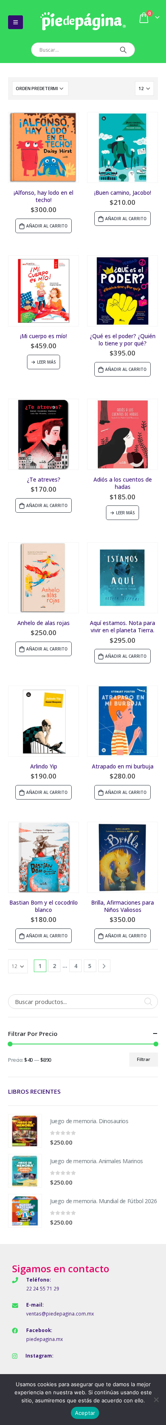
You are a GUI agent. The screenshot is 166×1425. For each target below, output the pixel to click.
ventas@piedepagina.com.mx (60, 1313)
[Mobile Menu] (15, 22)
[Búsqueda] (123, 50)
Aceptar (85, 1413)
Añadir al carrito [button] (47, 226)
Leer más (46, 362)
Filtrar (143, 1059)
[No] (156, 1400)
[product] (43, 147)
